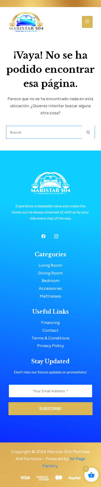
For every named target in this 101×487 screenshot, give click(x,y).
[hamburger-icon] (87, 22)
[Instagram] (56, 236)
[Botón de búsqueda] (88, 132)
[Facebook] (43, 236)
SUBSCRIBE (50, 408)
